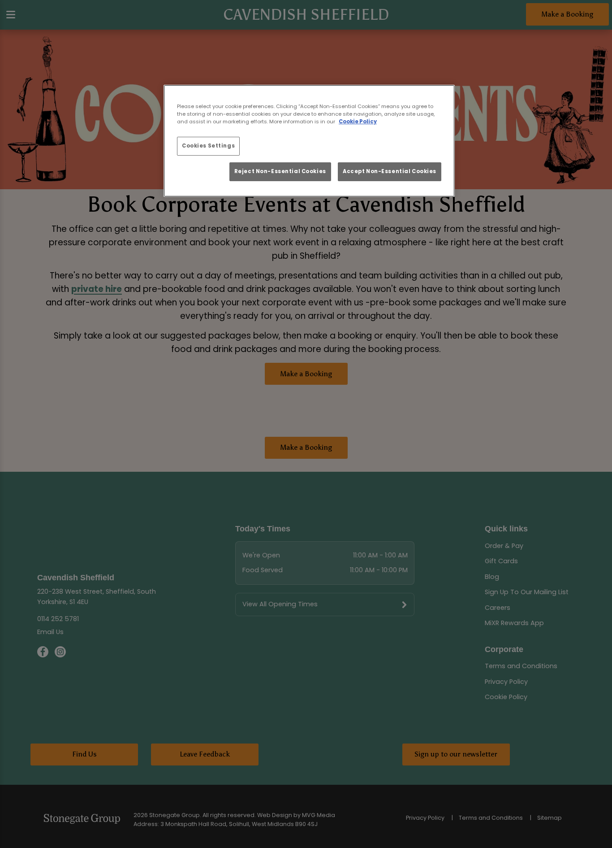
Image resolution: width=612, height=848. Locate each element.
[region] (309, 141)
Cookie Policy (358, 121)
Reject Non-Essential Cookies (280, 171)
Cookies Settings (208, 145)
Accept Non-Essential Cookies (389, 171)
